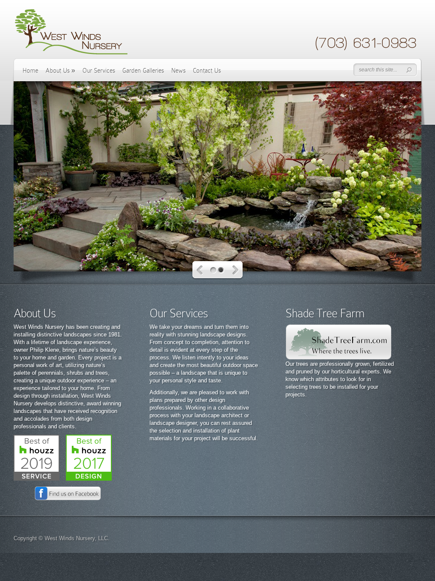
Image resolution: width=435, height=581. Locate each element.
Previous (200, 270)
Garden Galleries (143, 70)
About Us (60, 70)
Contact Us (207, 70)
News (178, 70)
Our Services (98, 70)
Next (235, 270)
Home (30, 70)
